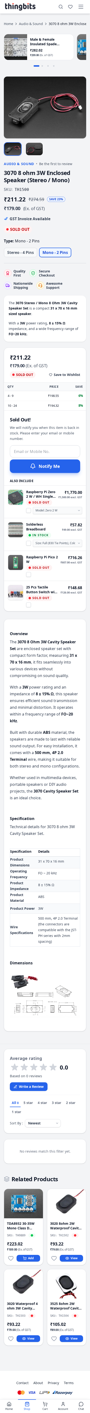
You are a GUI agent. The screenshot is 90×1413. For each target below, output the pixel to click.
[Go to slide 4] (54, 66)
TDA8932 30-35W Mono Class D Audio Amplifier (21, 1226)
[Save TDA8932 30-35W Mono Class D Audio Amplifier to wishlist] (11, 1258)
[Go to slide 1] (36, 66)
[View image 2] (34, 148)
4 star (42, 1102)
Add (31, 1258)
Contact (22, 1383)
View (74, 1258)
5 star (28, 1102)
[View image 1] (13, 148)
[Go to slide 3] (48, 66)
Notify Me (49, 466)
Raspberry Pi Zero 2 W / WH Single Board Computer (40, 494)
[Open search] (60, 6)
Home (8, 23)
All (15, 1102)
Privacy (53, 1383)
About (38, 1383)
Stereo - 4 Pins (20, 252)
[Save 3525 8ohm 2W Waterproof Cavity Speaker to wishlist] (54, 1338)
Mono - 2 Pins (55, 252)
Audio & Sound (31, 23)
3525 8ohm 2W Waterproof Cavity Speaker (65, 1306)
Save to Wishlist (67, 374)
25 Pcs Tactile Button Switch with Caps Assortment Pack (42, 589)
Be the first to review (55, 163)
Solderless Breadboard (36, 526)
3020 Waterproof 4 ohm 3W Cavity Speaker (22, 1306)
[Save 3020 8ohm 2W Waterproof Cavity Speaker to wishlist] (54, 1258)
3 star (56, 1102)
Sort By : (16, 1123)
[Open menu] (81, 6)
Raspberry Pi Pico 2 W (42, 559)
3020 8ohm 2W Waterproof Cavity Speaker (65, 1226)
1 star (16, 1112)
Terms (69, 1383)
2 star (70, 1102)
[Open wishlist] (70, 6)
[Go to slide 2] (42, 66)
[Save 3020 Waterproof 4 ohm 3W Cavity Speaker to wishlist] (11, 1338)
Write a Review (31, 1086)
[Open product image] (45, 107)
